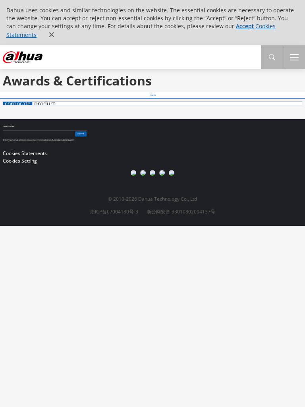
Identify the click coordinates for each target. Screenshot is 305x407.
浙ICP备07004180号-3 (114, 211)
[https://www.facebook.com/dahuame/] (171, 173)
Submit (80, 133)
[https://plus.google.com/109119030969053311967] (143, 173)
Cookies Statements (25, 153)
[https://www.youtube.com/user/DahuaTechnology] (133, 173)
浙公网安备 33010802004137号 (181, 211)
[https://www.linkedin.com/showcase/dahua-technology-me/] (162, 173)
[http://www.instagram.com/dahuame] (152, 173)
